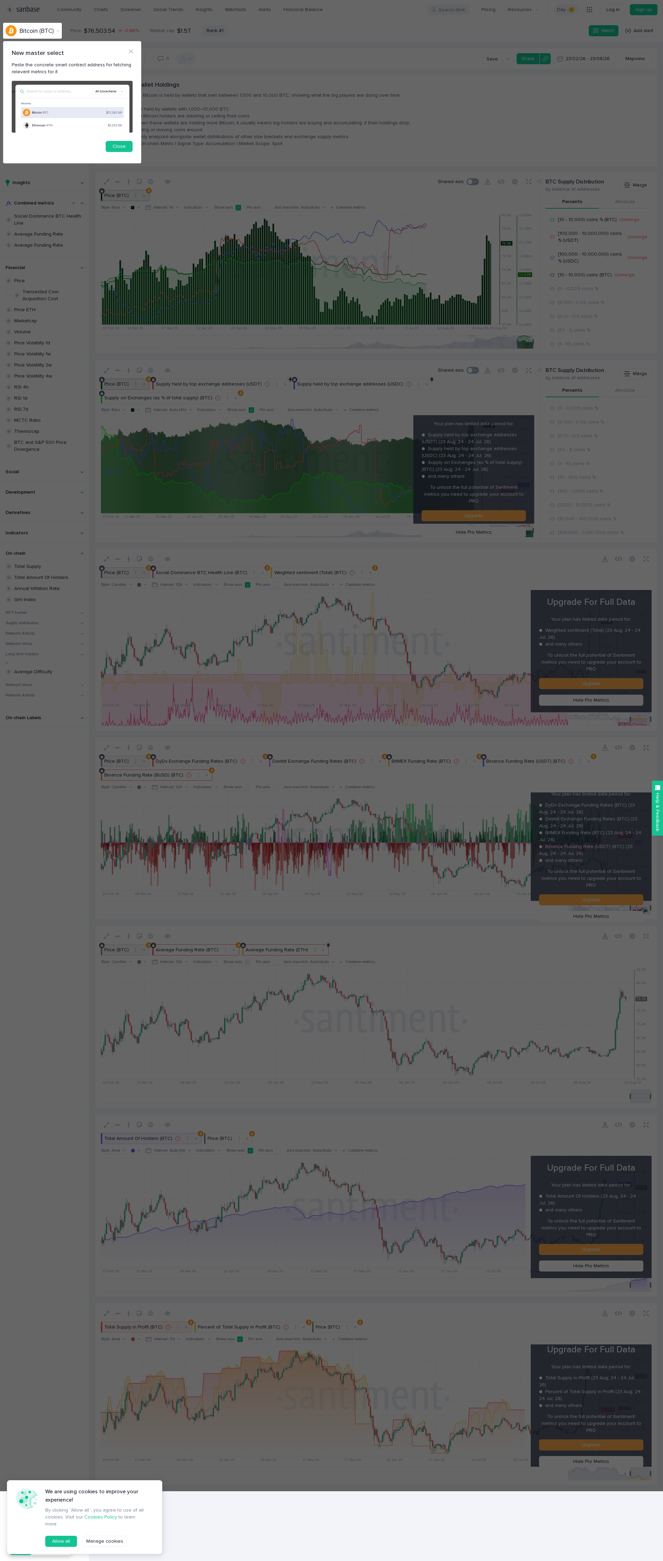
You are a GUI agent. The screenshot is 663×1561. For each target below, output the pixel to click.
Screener (131, 9)
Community (69, 9)
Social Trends (168, 9)
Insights (204, 9)
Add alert (643, 31)
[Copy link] (545, 58)
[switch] (566, 9)
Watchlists (235, 9)
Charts (101, 9)
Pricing (488, 9)
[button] (473, 181)
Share (528, 58)
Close (119, 146)
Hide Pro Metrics (474, 532)
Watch (607, 31)
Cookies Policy (100, 1517)
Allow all (61, 1541)
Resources (520, 9)
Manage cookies (104, 1541)
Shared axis (451, 181)
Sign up (643, 9)
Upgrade (473, 515)
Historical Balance (303, 9)
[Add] (73, 203)
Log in (613, 9)
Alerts (265, 9)
